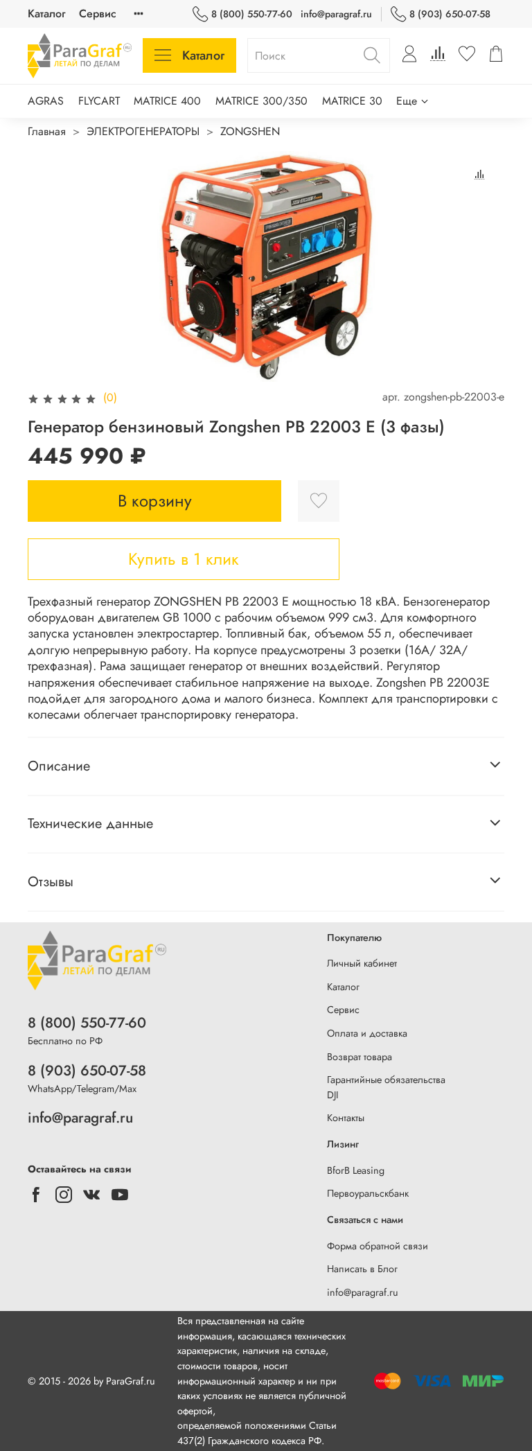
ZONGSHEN (250, 131)
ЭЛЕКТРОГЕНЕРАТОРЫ (143, 131)
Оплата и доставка (367, 1033)
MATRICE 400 (167, 101)
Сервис (97, 13)
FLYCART (99, 101)
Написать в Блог (362, 1269)
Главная (47, 131)
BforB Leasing (355, 1170)
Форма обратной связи (377, 1246)
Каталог (46, 13)
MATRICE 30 (352, 101)
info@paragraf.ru (336, 14)
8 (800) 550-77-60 (251, 14)
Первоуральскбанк (368, 1193)
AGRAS (46, 101)
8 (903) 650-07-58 (449, 14)
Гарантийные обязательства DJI (386, 1087)
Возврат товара (359, 1057)
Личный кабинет (362, 963)
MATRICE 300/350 (261, 101)
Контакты (345, 1118)
